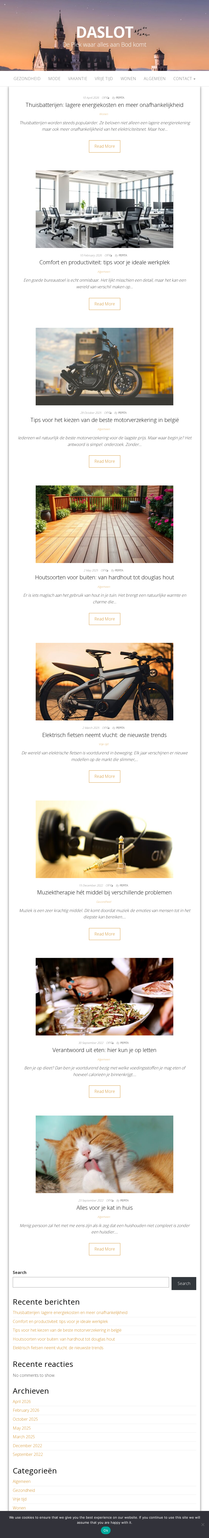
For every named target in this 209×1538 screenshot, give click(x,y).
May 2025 (22, 1428)
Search (20, 1272)
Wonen (128, 78)
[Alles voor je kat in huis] (104, 1154)
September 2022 (28, 1454)
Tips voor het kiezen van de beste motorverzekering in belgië (104, 419)
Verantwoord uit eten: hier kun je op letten (104, 1050)
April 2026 (22, 1401)
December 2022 (27, 1445)
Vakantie (77, 78)
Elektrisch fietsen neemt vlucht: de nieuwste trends (104, 735)
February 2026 (26, 1410)
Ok (105, 1530)
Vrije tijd (104, 78)
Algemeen (155, 78)
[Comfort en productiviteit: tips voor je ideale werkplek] (104, 208)
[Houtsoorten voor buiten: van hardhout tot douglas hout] (104, 524)
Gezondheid (27, 78)
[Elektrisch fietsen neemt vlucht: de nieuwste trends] (104, 681)
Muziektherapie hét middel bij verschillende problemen (104, 892)
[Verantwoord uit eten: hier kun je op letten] (104, 996)
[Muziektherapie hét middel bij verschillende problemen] (104, 839)
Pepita (120, 97)
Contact (183, 78)
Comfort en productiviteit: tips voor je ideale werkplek (104, 262)
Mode (54, 78)
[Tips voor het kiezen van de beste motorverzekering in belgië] (104, 366)
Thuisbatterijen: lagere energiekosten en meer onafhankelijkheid (104, 104)
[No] (202, 1524)
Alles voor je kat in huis (104, 1207)
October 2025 (25, 1419)
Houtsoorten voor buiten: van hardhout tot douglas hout (104, 577)
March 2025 (24, 1437)
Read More (104, 146)
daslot (104, 31)
